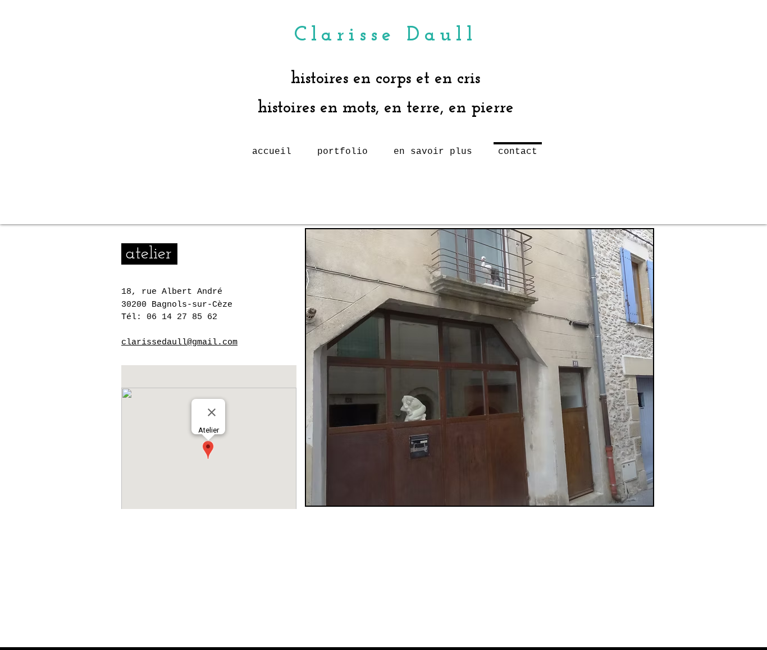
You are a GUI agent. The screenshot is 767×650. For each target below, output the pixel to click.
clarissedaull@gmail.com (179, 342)
